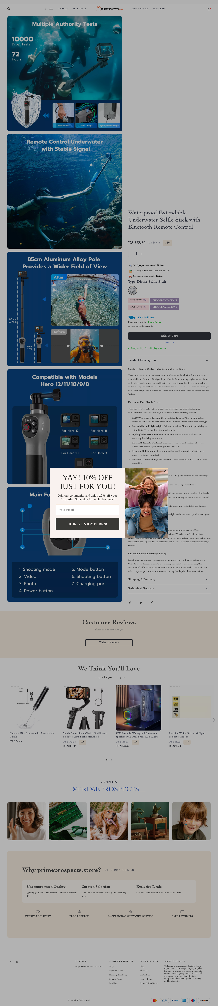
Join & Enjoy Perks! (87, 524)
